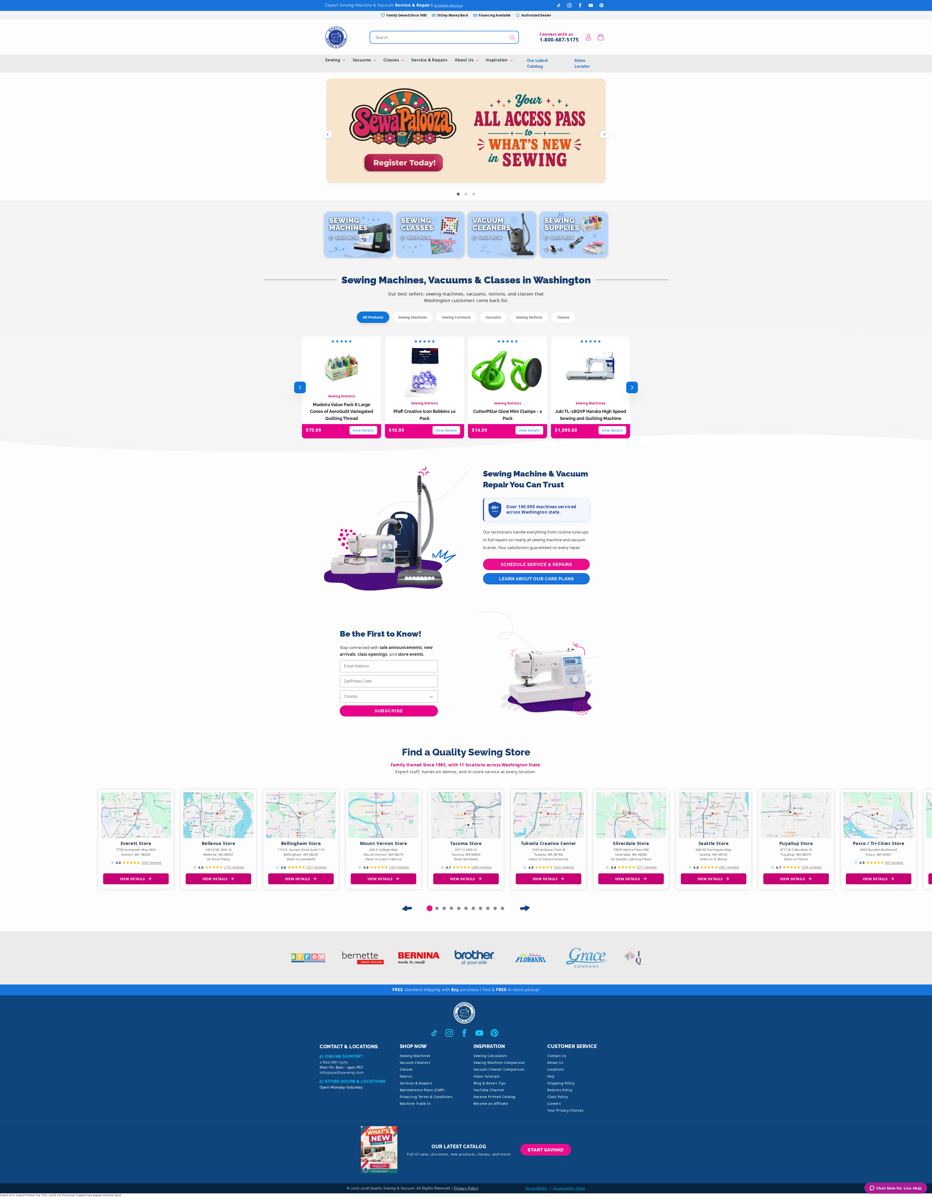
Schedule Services (448, 5)
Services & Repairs (416, 1083)
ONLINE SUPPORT (344, 1056)
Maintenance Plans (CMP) (422, 1090)
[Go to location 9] (488, 908)
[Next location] (525, 908)
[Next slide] (604, 134)
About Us (465, 60)
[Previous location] (407, 908)
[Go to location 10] (495, 908)
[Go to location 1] (430, 908)
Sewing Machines (412, 317)
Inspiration (497, 60)
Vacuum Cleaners (415, 1062)
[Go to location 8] (480, 908)
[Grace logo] (558, 957)
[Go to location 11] (502, 908)
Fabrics (406, 1076)
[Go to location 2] (437, 908)
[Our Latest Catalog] (379, 1149)
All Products (373, 317)
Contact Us (556, 1055)
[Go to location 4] (451, 908)
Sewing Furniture (456, 317)
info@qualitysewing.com (342, 1072)
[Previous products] (300, 387)
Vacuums (362, 60)
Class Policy (557, 1096)
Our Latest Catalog (537, 63)
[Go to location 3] (444, 908)
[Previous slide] (328, 134)
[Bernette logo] (335, 957)
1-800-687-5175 (559, 39)
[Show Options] (431, 696)
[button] (600, 37)
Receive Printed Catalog (495, 1096)
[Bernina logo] (390, 957)
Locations (555, 1069)
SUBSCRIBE (388, 710)
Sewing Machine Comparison (499, 1062)
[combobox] (445, 37)
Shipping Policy (560, 1083)
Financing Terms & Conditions (426, 1096)
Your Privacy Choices (565, 1110)
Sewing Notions (529, 317)
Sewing (333, 60)
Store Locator (582, 63)
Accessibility (536, 1188)
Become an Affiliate (491, 1103)
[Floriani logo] (502, 957)
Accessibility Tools (569, 1188)
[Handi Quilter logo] (614, 957)
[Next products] (632, 387)
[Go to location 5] (459, 908)
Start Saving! (546, 1149)
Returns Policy (559, 1090)
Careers (554, 1103)
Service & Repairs (429, 60)
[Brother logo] (446, 957)
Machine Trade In (415, 1103)
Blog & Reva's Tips (490, 1083)
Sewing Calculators (490, 1055)
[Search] (512, 38)
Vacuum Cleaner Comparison (499, 1069)
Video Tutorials (487, 1076)
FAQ (550, 1076)
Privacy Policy (466, 1188)
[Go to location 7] (473, 908)
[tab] (458, 194)
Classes (391, 60)
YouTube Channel (489, 1090)
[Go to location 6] (466, 908)
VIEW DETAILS (132, 879)
